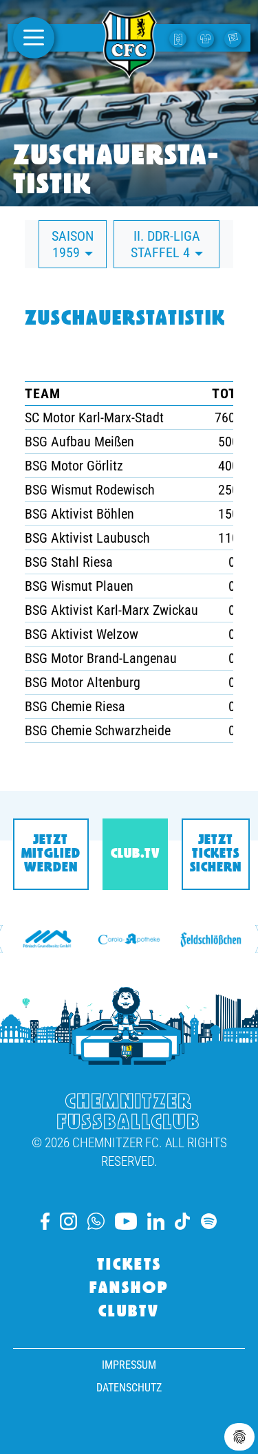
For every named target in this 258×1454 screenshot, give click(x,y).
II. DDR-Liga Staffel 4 (165, 244)
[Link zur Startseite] (129, 71)
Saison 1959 (73, 244)
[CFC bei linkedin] (155, 1221)
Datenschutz (129, 1387)
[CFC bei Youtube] (126, 1221)
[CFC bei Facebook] (45, 1221)
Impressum (129, 1364)
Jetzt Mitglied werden (50, 854)
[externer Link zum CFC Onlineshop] (207, 37)
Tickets (129, 1265)
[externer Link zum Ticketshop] (179, 37)
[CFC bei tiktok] (182, 1221)
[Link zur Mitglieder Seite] (234, 37)
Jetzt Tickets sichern (215, 854)
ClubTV (129, 1312)
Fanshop (129, 1289)
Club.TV (135, 854)
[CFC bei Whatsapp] (95, 1221)
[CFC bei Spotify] (208, 1221)
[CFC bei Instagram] (68, 1221)
